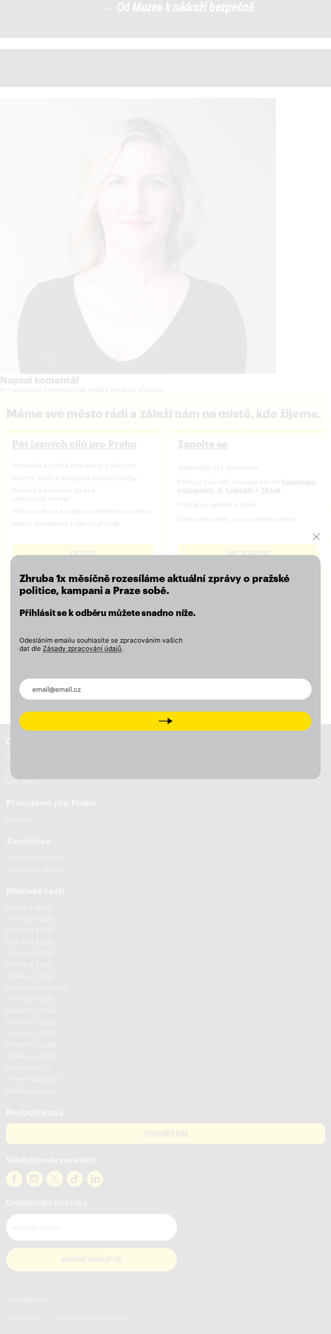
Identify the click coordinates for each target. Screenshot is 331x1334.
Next (165, 721)
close (316, 537)
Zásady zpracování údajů (82, 648)
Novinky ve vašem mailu (66, 684)
